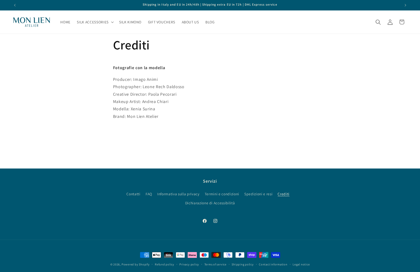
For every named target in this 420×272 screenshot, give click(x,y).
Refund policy (164, 264)
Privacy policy (189, 264)
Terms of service (215, 264)
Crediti (283, 193)
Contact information (273, 264)
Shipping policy (243, 264)
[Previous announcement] (14, 5)
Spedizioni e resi (258, 193)
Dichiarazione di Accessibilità (210, 202)
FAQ (149, 193)
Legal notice (301, 264)
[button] (95, 22)
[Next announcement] (405, 5)
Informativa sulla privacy (178, 193)
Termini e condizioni (222, 193)
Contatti (133, 193)
